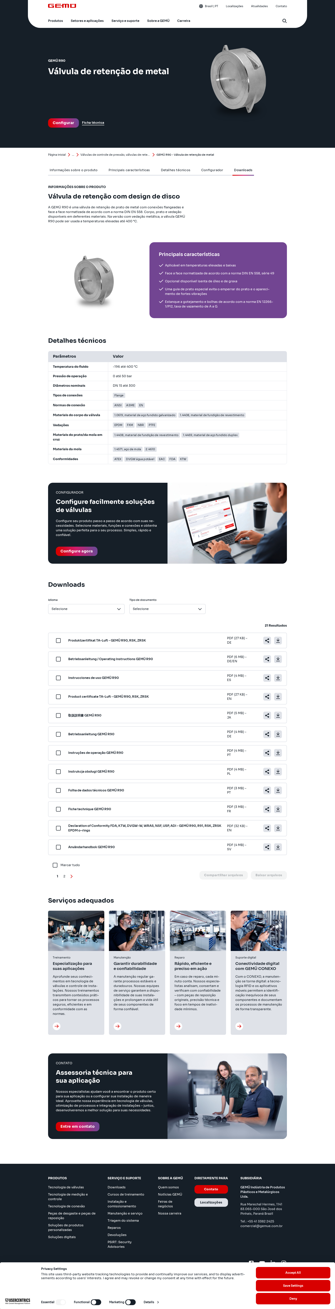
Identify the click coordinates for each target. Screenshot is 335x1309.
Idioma (53, 600)
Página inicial (57, 154)
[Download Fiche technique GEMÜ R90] (278, 809)
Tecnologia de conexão (66, 1206)
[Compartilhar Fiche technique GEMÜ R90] (267, 809)
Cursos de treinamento (126, 1194)
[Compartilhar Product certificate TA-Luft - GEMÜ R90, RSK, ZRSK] (267, 697)
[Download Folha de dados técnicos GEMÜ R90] (278, 790)
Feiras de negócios (165, 1204)
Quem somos (168, 1187)
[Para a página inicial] (62, 6)
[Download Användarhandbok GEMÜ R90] (278, 847)
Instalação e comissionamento (122, 1204)
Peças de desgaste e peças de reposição (72, 1215)
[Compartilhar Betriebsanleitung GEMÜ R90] (267, 734)
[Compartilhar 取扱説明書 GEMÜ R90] (267, 715)
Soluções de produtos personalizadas (66, 1227)
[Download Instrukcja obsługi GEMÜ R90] (278, 772)
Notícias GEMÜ (170, 1194)
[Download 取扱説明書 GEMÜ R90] (278, 715)
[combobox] (86, 609)
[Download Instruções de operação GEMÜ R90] (278, 753)
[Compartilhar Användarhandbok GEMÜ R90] (267, 847)
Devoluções (117, 1235)
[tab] (73, 170)
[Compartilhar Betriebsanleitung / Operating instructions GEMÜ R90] (267, 659)
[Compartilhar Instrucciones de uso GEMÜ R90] (267, 678)
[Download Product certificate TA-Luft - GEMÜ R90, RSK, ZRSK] (278, 697)
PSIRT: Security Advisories (120, 1244)
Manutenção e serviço (125, 1213)
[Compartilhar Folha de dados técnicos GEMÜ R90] (267, 790)
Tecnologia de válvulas (66, 1187)
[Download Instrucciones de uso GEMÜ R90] (278, 678)
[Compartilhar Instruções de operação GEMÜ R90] (267, 753)
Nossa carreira (169, 1213)
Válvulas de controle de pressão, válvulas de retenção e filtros (115, 154)
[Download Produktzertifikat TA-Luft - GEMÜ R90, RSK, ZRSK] (278, 640)
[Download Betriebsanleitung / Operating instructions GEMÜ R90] (278, 659)
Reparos (114, 1228)
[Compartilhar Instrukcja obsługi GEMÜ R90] (267, 772)
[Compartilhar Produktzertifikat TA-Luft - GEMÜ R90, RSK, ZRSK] (267, 640)
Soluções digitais (62, 1237)
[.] (56, 1026)
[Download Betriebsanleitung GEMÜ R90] (278, 734)
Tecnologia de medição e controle (68, 1196)
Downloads (117, 1187)
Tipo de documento (142, 600)
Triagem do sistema (123, 1221)
